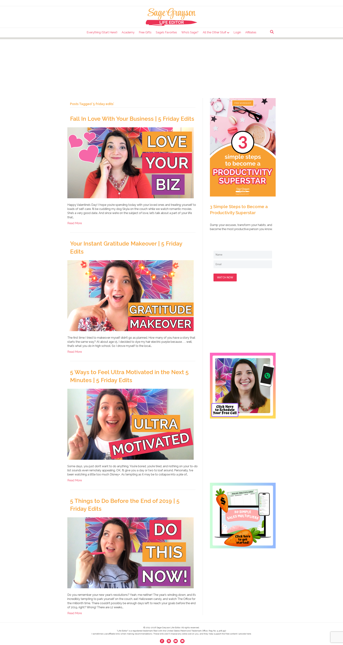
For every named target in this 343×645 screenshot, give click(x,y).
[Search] (271, 32)
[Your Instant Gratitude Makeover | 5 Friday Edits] (130, 295)
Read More (74, 223)
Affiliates (250, 32)
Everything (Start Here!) (102, 32)
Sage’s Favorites (166, 32)
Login (237, 32)
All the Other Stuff (214, 32)
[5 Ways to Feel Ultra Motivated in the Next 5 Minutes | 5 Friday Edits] (130, 424)
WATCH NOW (225, 277)
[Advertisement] (171, 64)
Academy (128, 32)
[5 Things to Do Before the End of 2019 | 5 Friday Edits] (130, 552)
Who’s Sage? (189, 32)
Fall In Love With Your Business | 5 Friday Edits (132, 118)
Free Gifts (145, 32)
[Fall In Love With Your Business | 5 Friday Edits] (130, 162)
